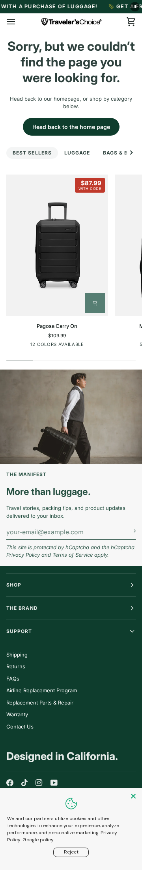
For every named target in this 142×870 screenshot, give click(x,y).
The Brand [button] (22, 608)
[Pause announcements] (135, 6)
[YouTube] (54, 782)
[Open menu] (18, 21)
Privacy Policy (23, 555)
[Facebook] (9, 782)
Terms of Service (72, 555)
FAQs (12, 678)
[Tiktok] (24, 782)
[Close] (134, 796)
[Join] (129, 530)
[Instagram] (39, 782)
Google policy (38, 840)
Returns (15, 666)
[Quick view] (95, 303)
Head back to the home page (71, 126)
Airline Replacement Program (41, 690)
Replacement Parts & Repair (39, 702)
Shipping (17, 654)
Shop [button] (13, 585)
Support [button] (19, 631)
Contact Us (20, 726)
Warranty (17, 714)
